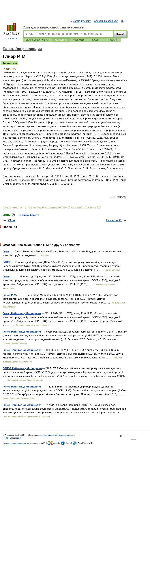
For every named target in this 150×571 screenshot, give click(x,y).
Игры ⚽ (112, 40)
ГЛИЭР (7, 262)
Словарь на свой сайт (106, 21)
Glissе (11, 220)
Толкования (61, 40)
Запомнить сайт (82, 21)
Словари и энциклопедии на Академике (53, 27)
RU (122, 21)
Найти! (120, 34)
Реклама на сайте (66, 435)
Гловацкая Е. (114, 220)
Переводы (78, 40)
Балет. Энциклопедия (37, 40)
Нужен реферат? (28, 214)
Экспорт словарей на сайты (16, 443)
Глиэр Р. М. (10, 294)
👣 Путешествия (13, 438)
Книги (95, 40)
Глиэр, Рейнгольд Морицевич (22, 349)
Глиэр (6, 251)
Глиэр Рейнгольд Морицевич (22, 313)
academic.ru (11, 38)
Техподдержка (50, 435)
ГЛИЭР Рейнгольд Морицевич (22, 368)
